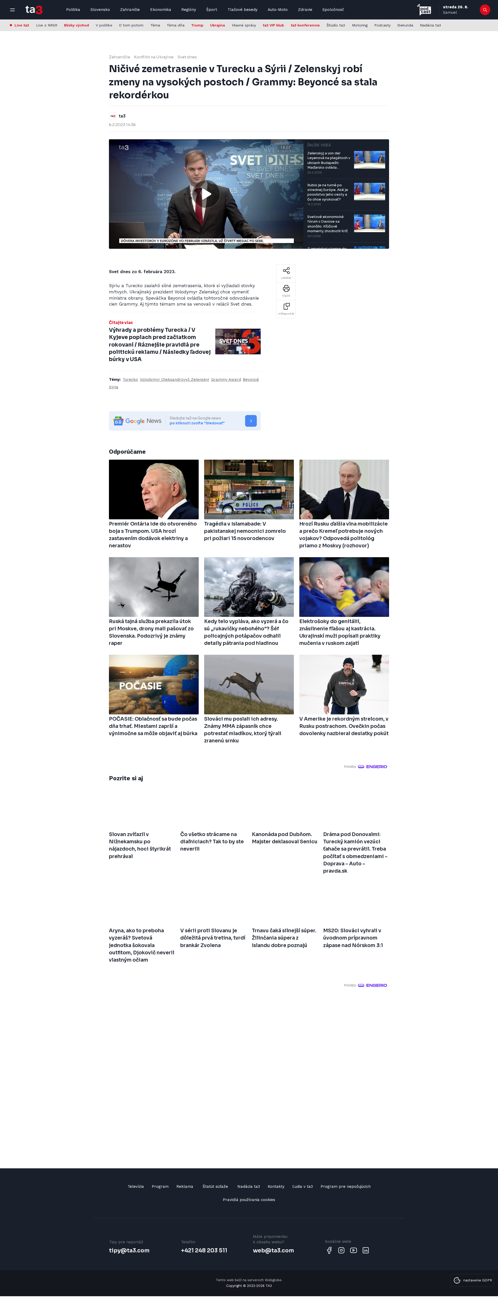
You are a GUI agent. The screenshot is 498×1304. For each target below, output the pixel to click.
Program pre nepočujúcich (346, 1186)
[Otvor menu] (12, 9)
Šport (211, 9)
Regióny (188, 9)
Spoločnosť (333, 9)
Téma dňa (175, 25)
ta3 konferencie (305, 25)
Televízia (136, 1186)
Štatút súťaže (215, 1186)
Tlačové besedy (242, 9)
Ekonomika (160, 9)
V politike (104, 25)
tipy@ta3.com (129, 1250)
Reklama (184, 1186)
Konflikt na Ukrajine (154, 56)
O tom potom (131, 25)
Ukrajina (217, 25)
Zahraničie (130, 9)
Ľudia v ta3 (302, 1186)
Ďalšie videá (319, 145)
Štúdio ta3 (336, 25)
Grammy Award (226, 379)
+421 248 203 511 (204, 1250)
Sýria (113, 387)
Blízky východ (76, 25)
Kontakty (276, 1186)
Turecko (130, 379)
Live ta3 (22, 25)
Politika (73, 9)
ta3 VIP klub (273, 25)
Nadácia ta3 (430, 25)
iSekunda (405, 25)
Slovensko (100, 9)
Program (160, 1186)
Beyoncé (251, 379)
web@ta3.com (273, 1250)
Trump (197, 25)
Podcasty (382, 25)
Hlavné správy (244, 25)
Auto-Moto (278, 9)
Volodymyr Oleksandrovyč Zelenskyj (174, 379)
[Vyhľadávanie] (485, 9)
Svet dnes (187, 56)
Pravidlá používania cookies (249, 1199)
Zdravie (305, 9)
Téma (155, 25)
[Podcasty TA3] (424, 10)
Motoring (360, 25)
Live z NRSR (46, 25)
